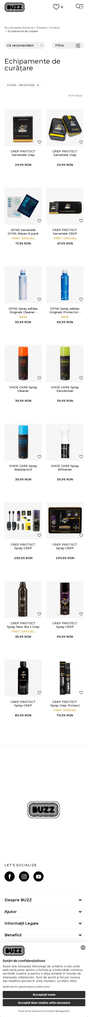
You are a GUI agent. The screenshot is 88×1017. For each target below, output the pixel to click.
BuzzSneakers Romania (19, 27)
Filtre (59, 45)
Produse (41, 27)
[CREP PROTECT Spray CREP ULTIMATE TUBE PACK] (23, 520)
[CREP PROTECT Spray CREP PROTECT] (64, 599)
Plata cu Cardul (44, 17)
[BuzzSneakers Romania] (15, 7)
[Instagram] (24, 876)
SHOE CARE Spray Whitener (65, 467)
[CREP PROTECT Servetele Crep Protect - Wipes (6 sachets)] (23, 127)
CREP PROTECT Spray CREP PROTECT (64, 626)
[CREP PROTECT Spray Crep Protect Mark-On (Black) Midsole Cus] (64, 678)
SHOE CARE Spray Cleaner (23, 389)
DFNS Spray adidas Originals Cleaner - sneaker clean (23, 312)
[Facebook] (10, 876)
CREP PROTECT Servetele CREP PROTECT (64, 233)
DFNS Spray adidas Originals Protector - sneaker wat (65, 312)
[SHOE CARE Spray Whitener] (64, 442)
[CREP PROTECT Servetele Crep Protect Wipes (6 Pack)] (64, 127)
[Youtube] (38, 876)
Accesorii (54, 27)
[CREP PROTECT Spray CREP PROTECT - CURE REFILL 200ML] (23, 678)
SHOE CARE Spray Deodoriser (65, 389)
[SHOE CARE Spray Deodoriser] (64, 363)
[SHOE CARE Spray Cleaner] (23, 363)
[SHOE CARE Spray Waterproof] (23, 442)
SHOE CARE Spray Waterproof (23, 467)
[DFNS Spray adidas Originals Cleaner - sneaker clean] (23, 284)
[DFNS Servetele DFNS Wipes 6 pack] (23, 206)
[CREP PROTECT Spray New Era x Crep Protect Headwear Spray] (23, 599)
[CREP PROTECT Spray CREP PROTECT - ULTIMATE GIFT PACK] (64, 520)
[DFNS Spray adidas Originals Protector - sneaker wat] (64, 284)
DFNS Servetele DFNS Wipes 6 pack (23, 231)
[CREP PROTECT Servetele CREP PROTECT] (64, 206)
